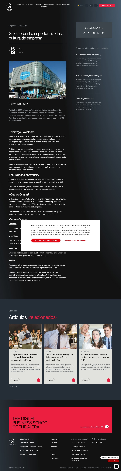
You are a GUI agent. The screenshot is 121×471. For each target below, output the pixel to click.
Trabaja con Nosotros (79, 450)
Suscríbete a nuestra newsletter (79, 459)
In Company (38, 4)
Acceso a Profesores (28, 454)
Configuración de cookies (75, 240)
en (101, 443)
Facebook (54, 458)
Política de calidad (93, 468)
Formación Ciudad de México (31, 447)
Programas (29, 4)
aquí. (87, 235)
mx (97, 443)
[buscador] (86, 5)
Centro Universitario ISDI (63, 4)
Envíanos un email (78, 447)
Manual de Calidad (78, 454)
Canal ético (83, 468)
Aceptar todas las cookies (46, 240)
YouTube (54, 447)
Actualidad (44, 6)
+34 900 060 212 (78, 443)
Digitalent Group (26, 439)
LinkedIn (54, 443)
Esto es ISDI (20, 4)
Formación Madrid (27, 443)
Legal (76, 468)
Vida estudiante (49, 4)
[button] (106, 385)
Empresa (12, 26)
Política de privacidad (66, 468)
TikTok (53, 454)
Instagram (54, 439)
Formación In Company (29, 450)
